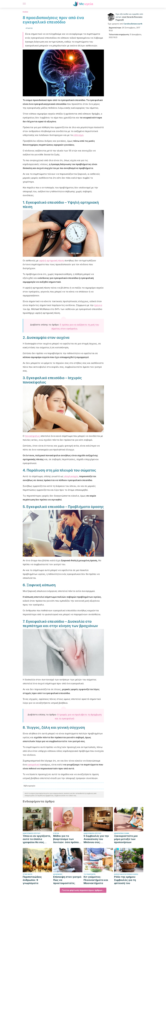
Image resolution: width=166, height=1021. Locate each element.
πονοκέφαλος (32, 436)
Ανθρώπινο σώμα (121, 833)
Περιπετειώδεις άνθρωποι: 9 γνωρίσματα (32, 880)
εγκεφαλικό (33, 764)
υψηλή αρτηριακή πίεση (51, 260)
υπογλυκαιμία (71, 476)
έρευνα (98, 305)
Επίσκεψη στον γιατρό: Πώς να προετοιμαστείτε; (67, 880)
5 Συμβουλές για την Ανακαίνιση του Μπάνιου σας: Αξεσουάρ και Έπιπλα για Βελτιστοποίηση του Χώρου (97, 839)
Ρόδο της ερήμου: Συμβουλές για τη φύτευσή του (125, 880)
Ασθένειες (57, 874)
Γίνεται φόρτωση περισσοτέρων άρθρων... (83, 890)
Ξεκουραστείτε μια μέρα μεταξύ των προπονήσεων (126, 839)
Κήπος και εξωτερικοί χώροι (126, 874)
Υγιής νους (27, 874)
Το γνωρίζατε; (90, 874)
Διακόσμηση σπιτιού (31, 833)
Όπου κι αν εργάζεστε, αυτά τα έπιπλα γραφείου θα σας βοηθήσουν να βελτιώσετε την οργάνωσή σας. (37, 839)
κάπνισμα (78, 135)
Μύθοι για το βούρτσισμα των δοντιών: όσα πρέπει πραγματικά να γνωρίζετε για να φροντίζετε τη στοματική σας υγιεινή (67, 839)
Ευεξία (25, 12)
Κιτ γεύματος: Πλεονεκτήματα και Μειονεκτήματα (96, 880)
